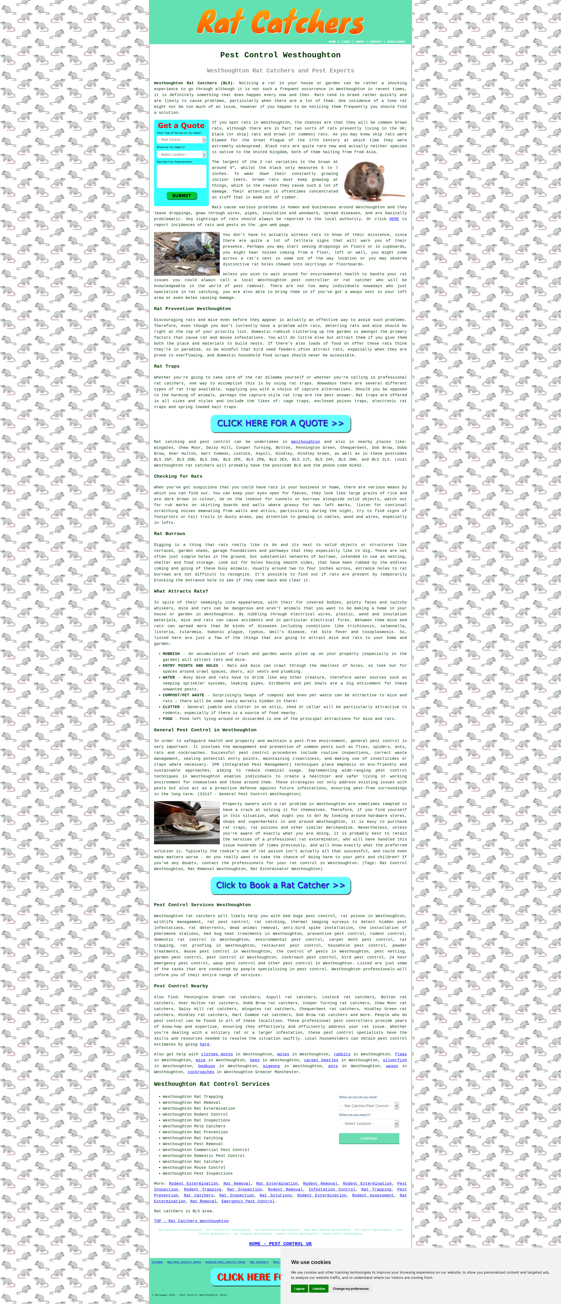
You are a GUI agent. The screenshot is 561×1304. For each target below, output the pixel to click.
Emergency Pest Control (248, 1201)
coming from (293, 252)
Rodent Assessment (373, 1195)
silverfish (395, 1060)
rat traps (300, 383)
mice (201, 1060)
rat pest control (228, 922)
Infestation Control (332, 1189)
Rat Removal (237, 1183)
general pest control (375, 741)
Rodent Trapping (202, 1189)
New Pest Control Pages (184, 1262)
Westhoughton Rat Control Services (212, 1084)
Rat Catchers (199, 1195)
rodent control (387, 934)
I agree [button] (300, 1288)
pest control (297, 963)
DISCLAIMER (396, 42)
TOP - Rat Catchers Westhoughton (191, 1221)
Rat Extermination (277, 1183)
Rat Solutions (276, 1195)
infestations (248, 337)
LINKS (345, 42)
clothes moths (217, 1054)
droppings (329, 246)
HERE (394, 219)
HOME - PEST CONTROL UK (280, 1243)
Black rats (277, 146)
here (204, 1044)
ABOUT (360, 42)
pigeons (271, 1066)
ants (333, 1066)
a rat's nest (256, 258)
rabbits (342, 1054)
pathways (278, 551)
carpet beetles (321, 1060)
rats (316, 235)
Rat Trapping (376, 1189)
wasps (392, 1066)
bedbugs (206, 1066)
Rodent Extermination (193, 1183)
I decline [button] (318, 1288)
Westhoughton (305, 442)
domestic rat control (180, 939)
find (173, 997)
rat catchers (199, 465)
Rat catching (169, 442)
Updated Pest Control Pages (225, 1262)
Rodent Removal (320, 1183)
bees (255, 1060)
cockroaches (201, 1072)
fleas (401, 1054)
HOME (332, 42)
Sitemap (157, 1262)
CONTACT (376, 42)
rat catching (203, 292)
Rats (319, 95)
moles (283, 1054)
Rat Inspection (244, 1189)
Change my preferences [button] (351, 1288)
